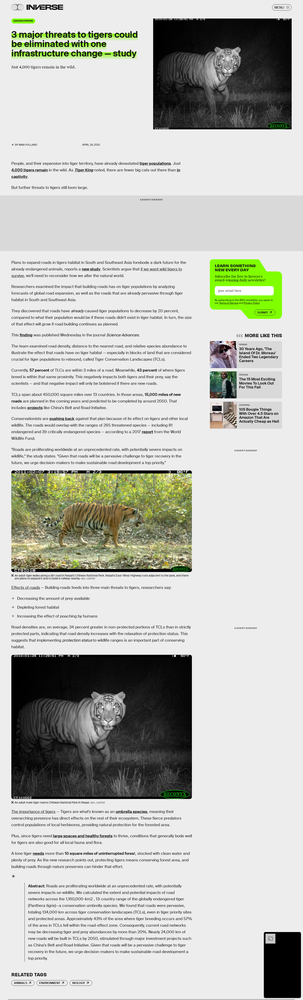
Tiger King (83, 170)
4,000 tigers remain (29, 170)
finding (26, 335)
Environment (49, 983)
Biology (78, 983)
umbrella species (131, 811)
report (147, 431)
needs (38, 853)
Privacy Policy (252, 303)
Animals (20, 983)
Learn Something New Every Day (235, 267)
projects (35, 407)
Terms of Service (228, 303)
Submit (262, 312)
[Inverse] (45, 7)
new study (91, 269)
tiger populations (155, 163)
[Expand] (268, 935)
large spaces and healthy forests (83, 836)
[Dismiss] (296, 935)
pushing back (61, 418)
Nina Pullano (28, 144)
